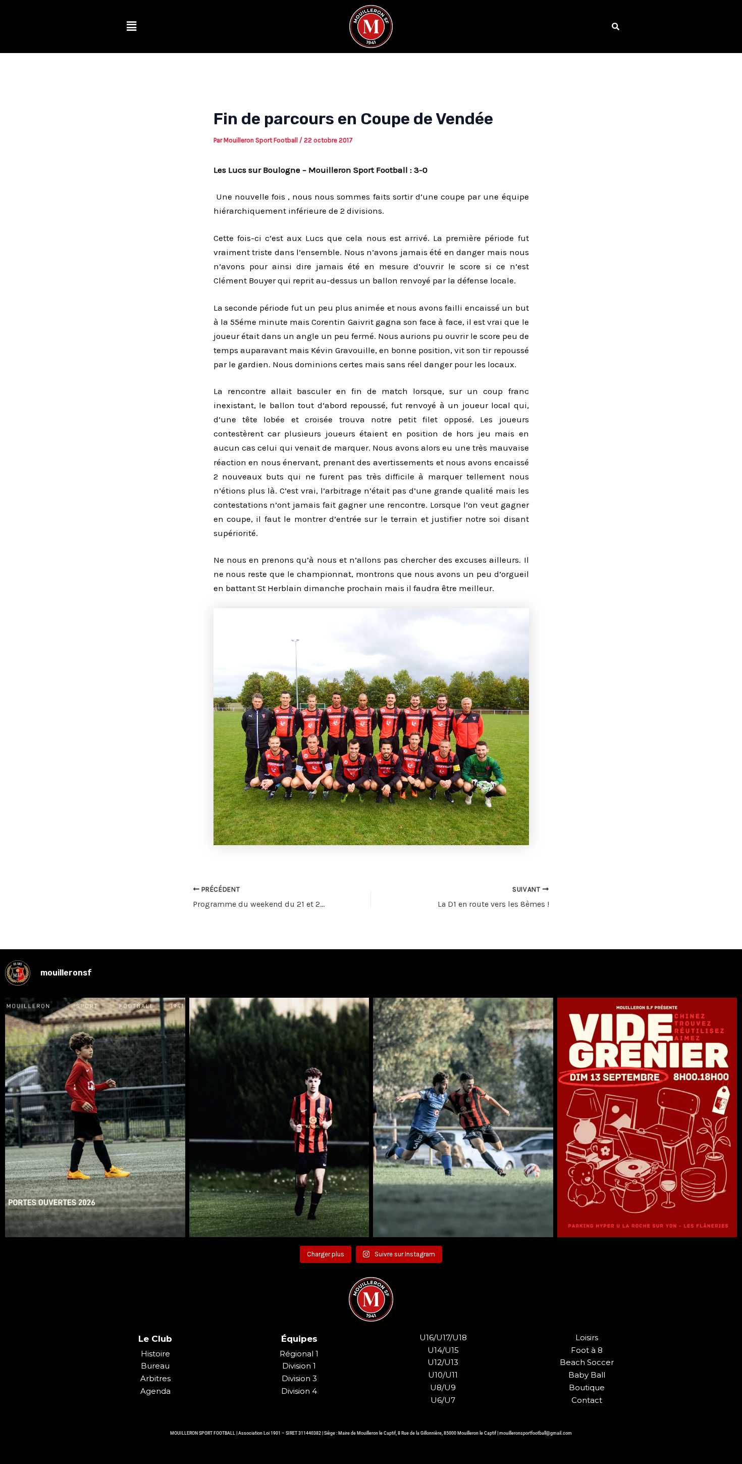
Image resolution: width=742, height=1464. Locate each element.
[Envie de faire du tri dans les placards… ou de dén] (647, 1117)
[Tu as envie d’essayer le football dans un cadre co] (95, 1117)
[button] (131, 26)
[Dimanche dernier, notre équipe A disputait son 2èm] (463, 1117)
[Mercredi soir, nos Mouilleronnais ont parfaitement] (279, 1117)
